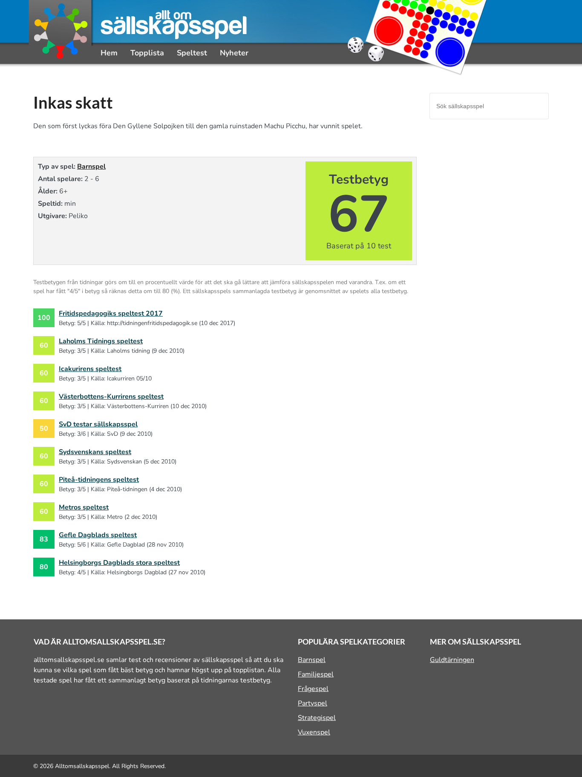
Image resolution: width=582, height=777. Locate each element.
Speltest (192, 53)
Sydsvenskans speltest (95, 452)
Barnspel (91, 166)
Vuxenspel (314, 732)
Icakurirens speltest (90, 369)
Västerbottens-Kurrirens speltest (111, 396)
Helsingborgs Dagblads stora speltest (119, 562)
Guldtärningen (452, 660)
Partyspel (312, 703)
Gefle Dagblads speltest (98, 535)
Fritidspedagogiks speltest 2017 (111, 313)
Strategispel (317, 717)
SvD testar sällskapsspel (98, 424)
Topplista (147, 53)
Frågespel (313, 689)
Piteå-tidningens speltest (99, 479)
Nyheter (234, 53)
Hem (109, 53)
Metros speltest (84, 507)
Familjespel (316, 674)
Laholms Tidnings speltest (101, 341)
